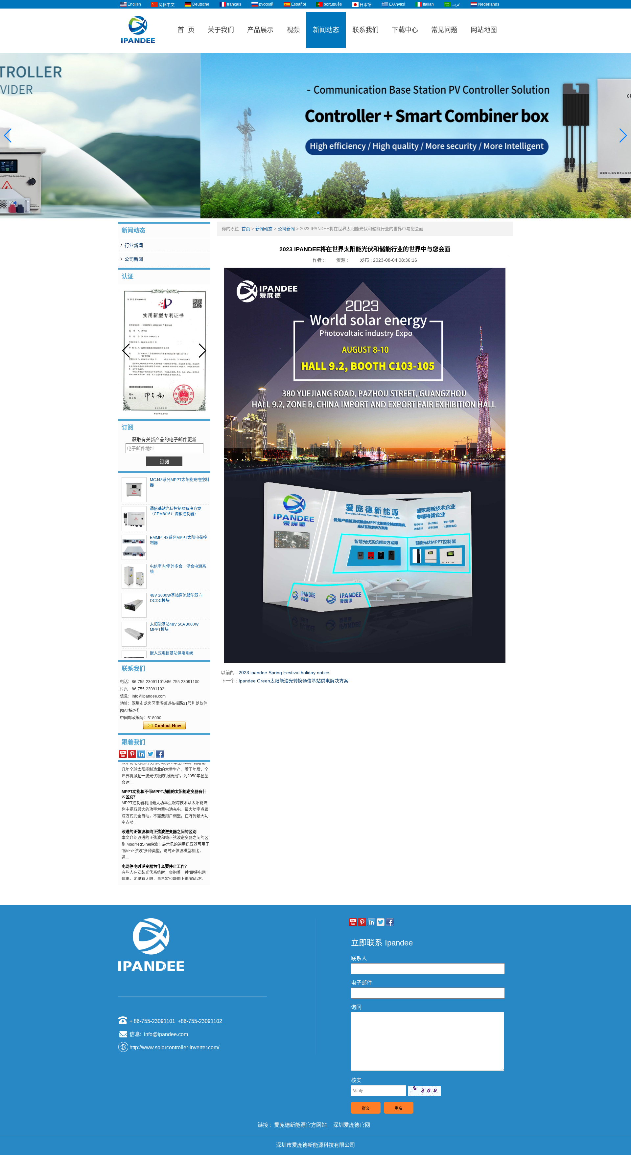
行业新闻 (134, 245)
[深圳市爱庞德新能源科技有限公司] (138, 50)
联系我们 (365, 29)
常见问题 (444, 29)
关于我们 (221, 29)
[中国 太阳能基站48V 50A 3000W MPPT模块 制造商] (134, 634)
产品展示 (260, 29)
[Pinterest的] (132, 754)
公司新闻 (134, 259)
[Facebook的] (160, 754)
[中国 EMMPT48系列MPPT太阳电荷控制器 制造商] (134, 547)
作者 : (319, 260)
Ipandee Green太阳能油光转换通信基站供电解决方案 (293, 680)
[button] (307, 212)
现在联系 (164, 726)
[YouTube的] (123, 754)
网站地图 (484, 29)
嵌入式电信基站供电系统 (171, 653)
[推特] (150, 754)
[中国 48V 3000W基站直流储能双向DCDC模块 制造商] (134, 605)
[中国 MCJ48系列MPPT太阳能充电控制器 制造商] (134, 489)
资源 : (342, 260)
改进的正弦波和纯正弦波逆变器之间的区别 (159, 814)
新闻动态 (326, 29)
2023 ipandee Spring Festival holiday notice (284, 672)
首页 (246, 228)
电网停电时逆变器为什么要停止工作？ (155, 849)
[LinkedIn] (141, 754)
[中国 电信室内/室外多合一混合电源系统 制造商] (134, 576)
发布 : (366, 260)
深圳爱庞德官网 (351, 1125)
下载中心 (405, 29)
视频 (293, 29)
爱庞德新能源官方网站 (300, 1125)
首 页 (186, 29)
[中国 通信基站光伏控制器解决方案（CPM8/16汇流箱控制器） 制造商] (134, 518)
